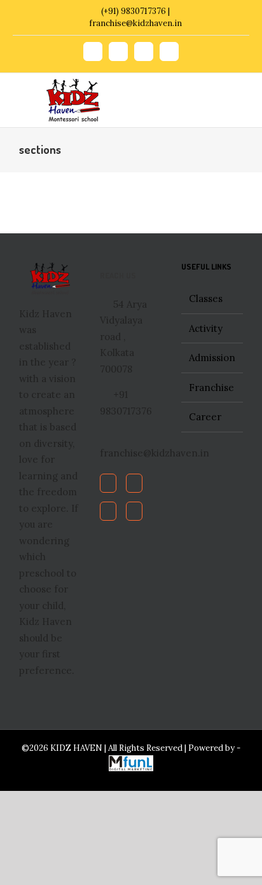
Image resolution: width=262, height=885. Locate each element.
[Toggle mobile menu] (225, 92)
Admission (212, 358)
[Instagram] (134, 511)
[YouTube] (108, 511)
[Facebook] (108, 483)
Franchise (211, 387)
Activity (206, 328)
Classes (206, 298)
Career (205, 417)
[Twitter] (134, 483)
